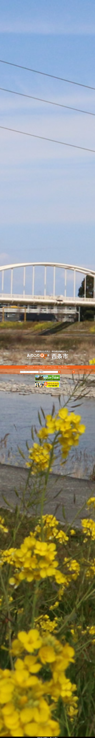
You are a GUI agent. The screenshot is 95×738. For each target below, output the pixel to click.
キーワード (22, 370)
